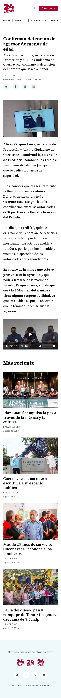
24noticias (10, 75)
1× (26, 346)
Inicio (6, 20)
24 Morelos (10, 558)
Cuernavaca (38, 20)
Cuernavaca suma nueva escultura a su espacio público (25, 483)
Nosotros (17, 685)
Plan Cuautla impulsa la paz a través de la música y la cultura (29, 418)
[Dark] (35, 8)
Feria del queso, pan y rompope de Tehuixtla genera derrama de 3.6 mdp (30, 615)
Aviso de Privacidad (37, 685)
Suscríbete (48, 8)
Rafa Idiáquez (11, 427)
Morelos (20, 20)
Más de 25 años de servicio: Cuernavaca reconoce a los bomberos (27, 549)
